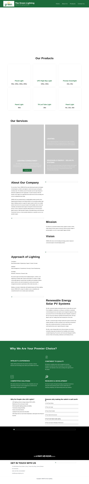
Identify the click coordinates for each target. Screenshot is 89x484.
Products (72, 3)
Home (58, 3)
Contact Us (81, 3)
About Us (65, 3)
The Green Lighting (24, 3)
